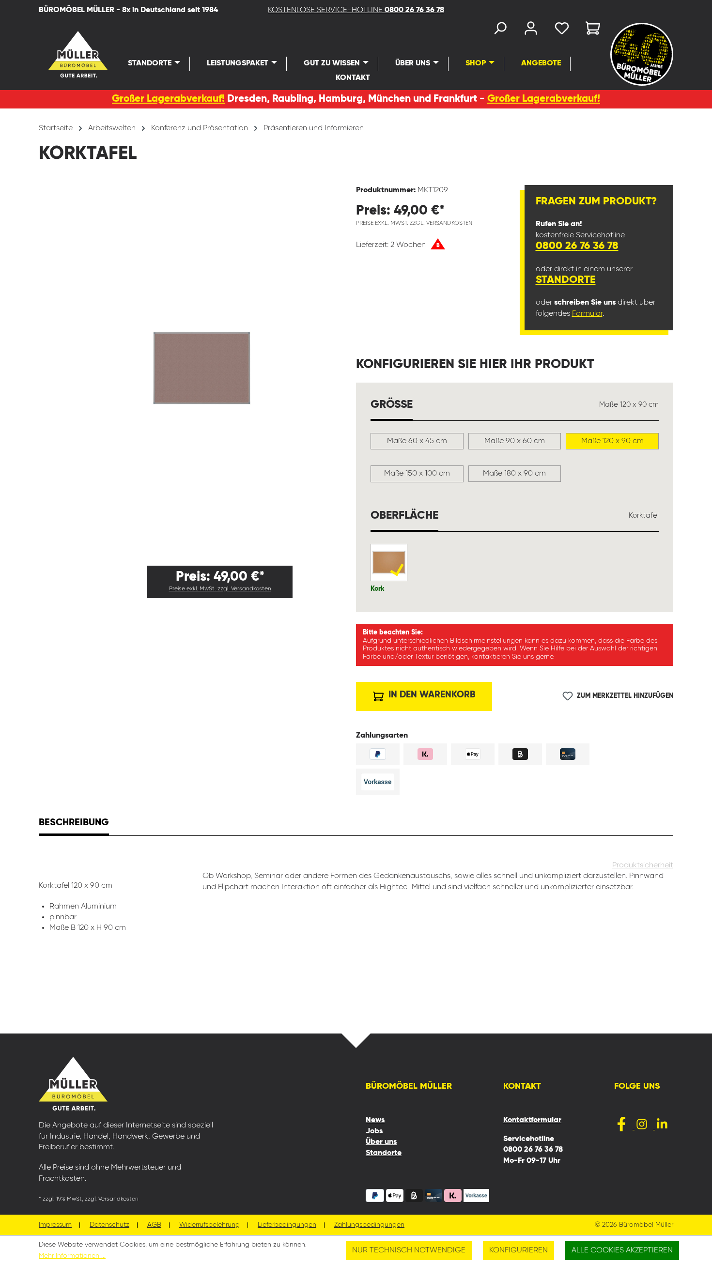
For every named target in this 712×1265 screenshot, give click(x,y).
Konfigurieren (518, 1250)
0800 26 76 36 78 (577, 246)
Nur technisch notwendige (408, 1250)
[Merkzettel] (561, 30)
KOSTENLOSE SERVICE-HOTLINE (356, 10)
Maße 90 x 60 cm (514, 441)
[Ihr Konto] (530, 30)
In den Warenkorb (430, 694)
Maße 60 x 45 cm (417, 441)
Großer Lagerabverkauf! (168, 99)
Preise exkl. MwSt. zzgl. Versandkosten (220, 589)
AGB (154, 1225)
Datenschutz (109, 1225)
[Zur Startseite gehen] (61, 54)
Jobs (374, 1131)
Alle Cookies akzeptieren (622, 1250)
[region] (197, 371)
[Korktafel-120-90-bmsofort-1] (197, 372)
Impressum (55, 1225)
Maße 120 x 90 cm (612, 441)
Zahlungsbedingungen (369, 1225)
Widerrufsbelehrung (209, 1225)
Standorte (566, 280)
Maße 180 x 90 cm (514, 474)
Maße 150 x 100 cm (417, 474)
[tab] (74, 824)
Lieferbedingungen (287, 1225)
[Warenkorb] (590, 30)
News (375, 1120)
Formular (587, 314)
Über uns (381, 1142)
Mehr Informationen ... (72, 1255)
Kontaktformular (532, 1120)
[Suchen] (499, 30)
